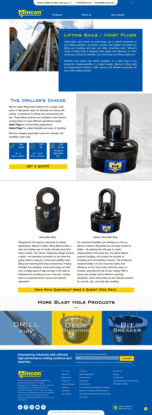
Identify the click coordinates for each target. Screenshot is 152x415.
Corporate (66, 390)
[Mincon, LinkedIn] (20, 407)
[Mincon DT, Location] (43, 407)
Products (65, 387)
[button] (132, 2)
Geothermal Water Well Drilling (125, 381)
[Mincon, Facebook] (26, 407)
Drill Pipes (83, 397)
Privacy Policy (84, 413)
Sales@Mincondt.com (104, 3)
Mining (116, 374)
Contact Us (66, 381)
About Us (65, 374)
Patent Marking (68, 384)
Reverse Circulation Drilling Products (94, 390)
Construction (118, 377)
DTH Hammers (84, 377)
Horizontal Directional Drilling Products (95, 394)
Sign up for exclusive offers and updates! (91, 354)
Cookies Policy (95, 413)
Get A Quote (67, 394)
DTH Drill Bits (84, 384)
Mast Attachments (86, 374)
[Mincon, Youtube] (37, 407)
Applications (67, 377)
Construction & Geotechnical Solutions (94, 387)
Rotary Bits (83, 381)
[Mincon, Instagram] (31, 407)
